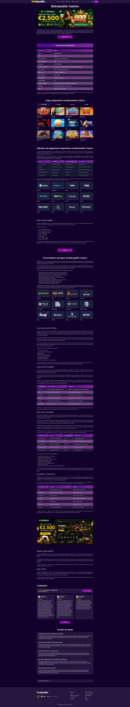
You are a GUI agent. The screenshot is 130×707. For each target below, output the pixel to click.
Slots (86, 104)
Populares (43, 104)
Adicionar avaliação (86, 590)
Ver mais (65, 622)
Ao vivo (57, 104)
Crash (71, 104)
